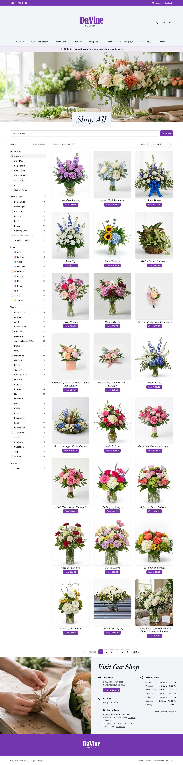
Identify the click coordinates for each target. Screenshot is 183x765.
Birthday (78, 42)
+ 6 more (131, 717)
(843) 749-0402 (19, 3)
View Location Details (164, 711)
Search (168, 133)
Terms (140, 761)
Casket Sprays (126, 42)
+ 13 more (120, 726)
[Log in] (164, 22)
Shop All (20, 42)
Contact (168, 3)
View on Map (113, 690)
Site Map (169, 761)
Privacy (148, 761)
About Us (156, 3)
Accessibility (159, 761)
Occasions (145, 42)
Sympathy (93, 42)
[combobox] (160, 144)
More (162, 42)
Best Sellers (61, 42)
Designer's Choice (39, 42)
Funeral (109, 42)
